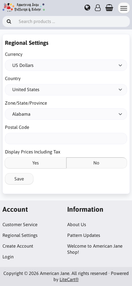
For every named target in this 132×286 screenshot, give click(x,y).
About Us (76, 224)
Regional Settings (19, 235)
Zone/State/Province (26, 103)
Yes (35, 162)
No (96, 162)
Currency (13, 54)
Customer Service (19, 224)
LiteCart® (69, 279)
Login (8, 256)
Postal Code (17, 127)
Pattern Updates (83, 235)
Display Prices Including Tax (32, 151)
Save (19, 178)
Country (13, 78)
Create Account (17, 246)
